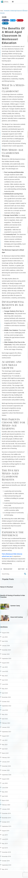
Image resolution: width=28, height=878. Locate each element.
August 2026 (5, 632)
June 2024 (5, 684)
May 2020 (5, 792)
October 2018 (6, 860)
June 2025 (5, 671)
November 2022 (6, 697)
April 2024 (5, 693)
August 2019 (5, 830)
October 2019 (6, 822)
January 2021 (6, 761)
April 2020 (5, 796)
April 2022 (5, 718)
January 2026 (6, 645)
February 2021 (6, 757)
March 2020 (5, 800)
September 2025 (6, 658)
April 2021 (5, 749)
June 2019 (5, 839)
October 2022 (6, 701)
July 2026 (5, 637)
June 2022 (5, 710)
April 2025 (5, 680)
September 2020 (6, 774)
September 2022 (6, 706)
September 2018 (6, 865)
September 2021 (6, 731)
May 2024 (5, 688)
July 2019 (5, 835)
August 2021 (5, 736)
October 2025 (6, 654)
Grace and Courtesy (16, 617)
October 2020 (6, 770)
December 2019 (6, 813)
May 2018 (5, 869)
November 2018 (6, 856)
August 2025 (5, 663)
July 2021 (5, 740)
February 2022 (6, 723)
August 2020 (5, 779)
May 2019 (5, 843)
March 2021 (5, 753)
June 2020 (5, 787)
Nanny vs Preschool (6, 587)
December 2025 (6, 650)
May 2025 (5, 675)
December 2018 (6, 852)
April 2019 (5, 848)
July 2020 (5, 783)
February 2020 (6, 805)
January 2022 (6, 727)
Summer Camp (15, 605)
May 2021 (5, 744)
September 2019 (6, 826)
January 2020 (6, 809)
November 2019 (6, 817)
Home (1, 10)
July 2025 (5, 667)
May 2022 (5, 714)
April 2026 (5, 641)
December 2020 (6, 766)
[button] (12, 1)
